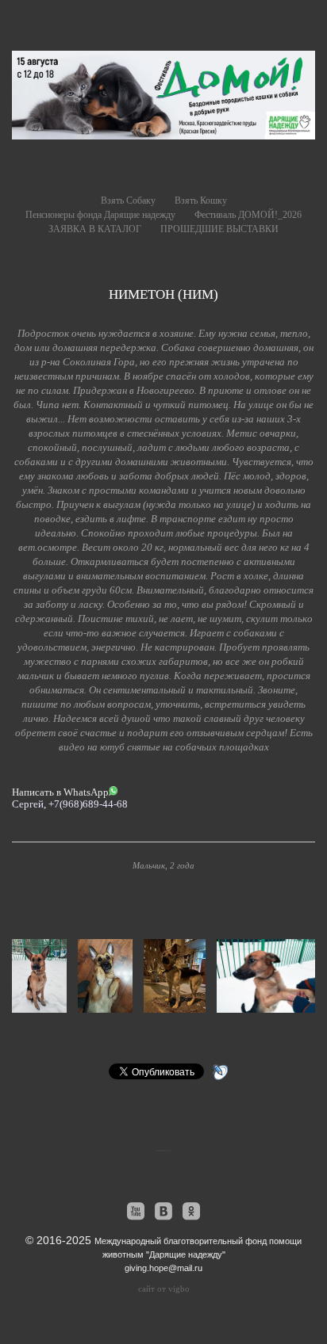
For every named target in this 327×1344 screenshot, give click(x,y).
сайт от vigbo (164, 1288)
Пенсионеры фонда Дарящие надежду (100, 214)
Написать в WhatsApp (60, 792)
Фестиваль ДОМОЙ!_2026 (248, 214)
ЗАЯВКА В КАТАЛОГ (94, 229)
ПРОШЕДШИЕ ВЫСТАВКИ (219, 229)
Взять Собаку (128, 200)
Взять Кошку (201, 200)
